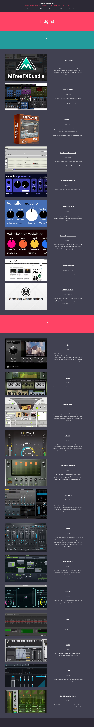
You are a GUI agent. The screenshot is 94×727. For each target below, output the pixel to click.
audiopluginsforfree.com (68, 270)
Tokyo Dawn (68, 94)
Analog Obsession (68, 294)
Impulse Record (68, 124)
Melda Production (68, 65)
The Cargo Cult (68, 623)
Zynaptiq (68, 596)
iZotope (68, 649)
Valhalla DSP (68, 185)
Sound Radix (68, 440)
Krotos (68, 566)
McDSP (67, 382)
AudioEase (68, 349)
